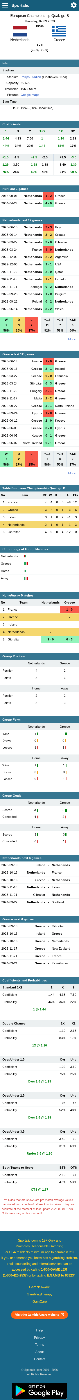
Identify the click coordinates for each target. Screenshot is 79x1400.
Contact (39, 1359)
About (39, 1352)
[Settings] (73, 5)
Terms (39, 1344)
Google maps (30, 94)
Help (39, 1330)
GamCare (39, 1301)
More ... (73, 339)
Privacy (39, 1337)
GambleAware (39, 1287)
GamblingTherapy (39, 1294)
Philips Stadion (31, 77)
